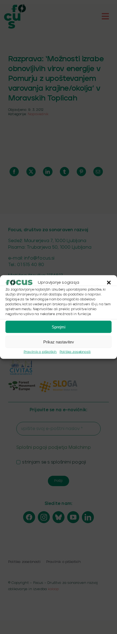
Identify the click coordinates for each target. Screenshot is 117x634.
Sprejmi (58, 326)
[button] (109, 282)
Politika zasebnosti (75, 352)
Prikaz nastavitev (58, 341)
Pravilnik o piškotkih (40, 352)
